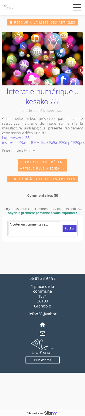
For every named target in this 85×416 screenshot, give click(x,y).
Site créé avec (35, 413)
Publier (69, 228)
